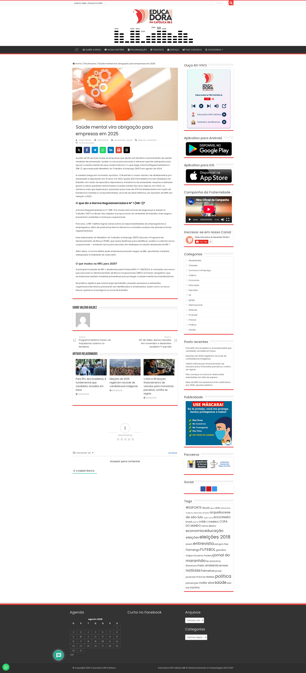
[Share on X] (79, 150)
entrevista (203, 543)
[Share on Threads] (127, 150)
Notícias (193, 309)
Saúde (129, 140)
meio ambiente (208, 565)
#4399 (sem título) (77, 49)
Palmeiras (208, 571)
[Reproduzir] (189, 219)
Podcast (193, 314)
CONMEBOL (212, 521)
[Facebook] (204, 3)
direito (212, 525)
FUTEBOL (207, 549)
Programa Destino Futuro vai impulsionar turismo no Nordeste (95, 342)
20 (102, 641)
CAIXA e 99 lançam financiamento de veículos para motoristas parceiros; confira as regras (159, 386)
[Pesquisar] (231, 2)
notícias (193, 570)
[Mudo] (222, 219)
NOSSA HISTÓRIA (115, 49)
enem (189, 544)
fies (226, 544)
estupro (219, 544)
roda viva (206, 582)
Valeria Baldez (85, 140)
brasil (189, 521)
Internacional (195, 305)
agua (212, 508)
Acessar (172, 452)
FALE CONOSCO (194, 49)
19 (95, 641)
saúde (220, 582)
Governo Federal (203, 555)
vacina (195, 587)
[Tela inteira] (227, 219)
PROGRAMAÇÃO (138, 49)
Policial (192, 319)
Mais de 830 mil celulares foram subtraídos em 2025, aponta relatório (208, 384)
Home (78, 63)
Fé (190, 295)
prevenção (192, 583)
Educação (194, 285)
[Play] (201, 106)
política (223, 576)
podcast (191, 577)
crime (204, 525)
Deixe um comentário (147, 140)
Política (192, 324)
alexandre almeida (201, 513)
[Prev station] (208, 106)
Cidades (193, 265)
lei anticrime (213, 561)
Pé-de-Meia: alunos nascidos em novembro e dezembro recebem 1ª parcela (155, 342)
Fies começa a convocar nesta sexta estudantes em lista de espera (205, 376)
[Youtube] (208, 3)
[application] (209, 209)
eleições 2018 (215, 537)
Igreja (192, 300)
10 (81, 636)
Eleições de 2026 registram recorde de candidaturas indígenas (124, 382)
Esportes (193, 290)
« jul (71, 654)
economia (195, 530)
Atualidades (90, 63)
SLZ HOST (228, 667)
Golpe (189, 555)
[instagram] (211, 3)
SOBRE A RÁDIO (93, 49)
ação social (208, 517)
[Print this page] (119, 150)
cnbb (202, 521)
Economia (194, 280)
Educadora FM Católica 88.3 (172, 667)
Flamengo (193, 550)
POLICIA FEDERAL (205, 577)
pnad (218, 570)
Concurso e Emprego (200, 270)
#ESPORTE (194, 507)
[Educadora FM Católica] (153, 16)
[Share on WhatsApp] (103, 150)
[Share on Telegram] (95, 150)
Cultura (192, 275)
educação (213, 530)
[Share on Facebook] (87, 150)
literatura (191, 565)
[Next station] (193, 106)
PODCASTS (158, 49)
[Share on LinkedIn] (111, 150)
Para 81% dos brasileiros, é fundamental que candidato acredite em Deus (209, 349)
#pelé (206, 507)
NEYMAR (223, 565)
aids (217, 507)
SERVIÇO (174, 49)
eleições (192, 537)
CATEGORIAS (214, 49)
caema (195, 522)
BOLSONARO (222, 517)
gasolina (221, 550)
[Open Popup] (224, 106)
